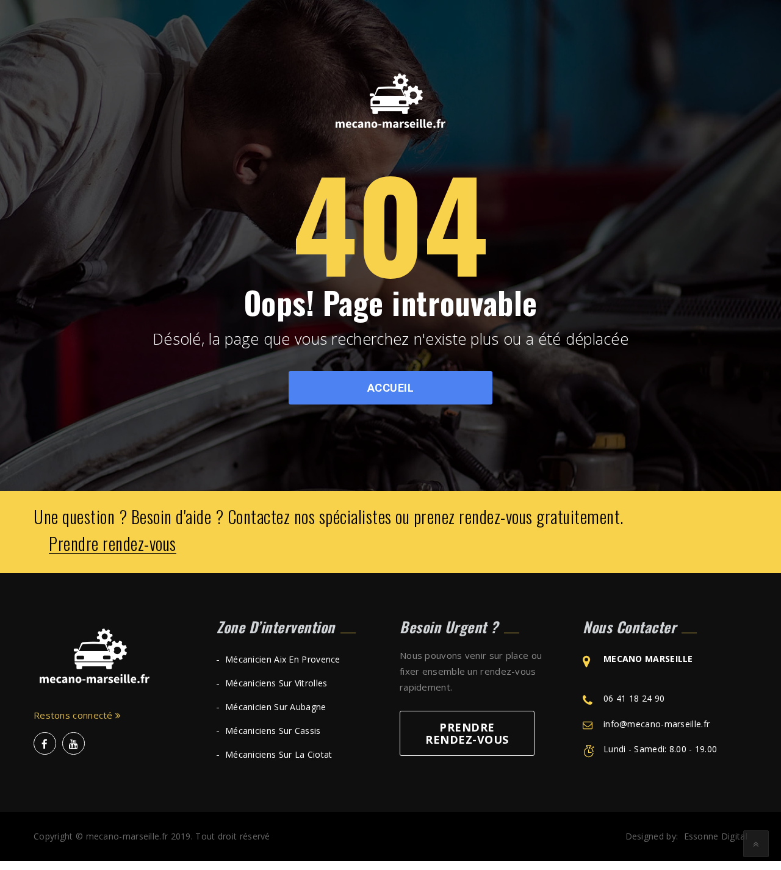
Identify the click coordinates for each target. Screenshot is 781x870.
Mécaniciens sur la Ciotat (279, 754)
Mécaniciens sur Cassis (273, 730)
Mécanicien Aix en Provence (282, 659)
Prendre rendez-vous (112, 544)
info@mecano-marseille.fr (656, 724)
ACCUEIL (390, 387)
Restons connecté (74, 715)
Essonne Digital (716, 836)
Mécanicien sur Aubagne (275, 707)
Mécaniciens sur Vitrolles (276, 683)
